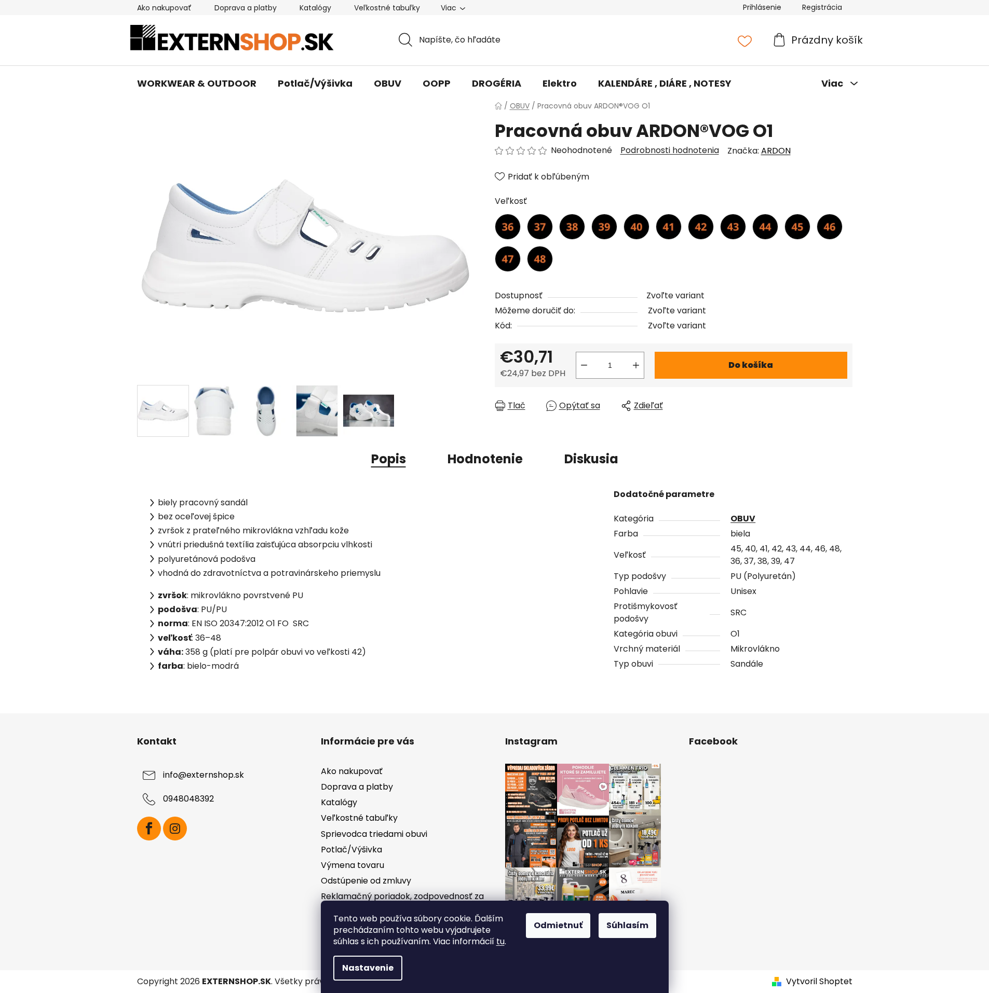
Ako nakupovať (164, 8)
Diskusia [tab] (591, 458)
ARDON (776, 151)
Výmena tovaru (352, 865)
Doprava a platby (245, 8)
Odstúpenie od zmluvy (366, 881)
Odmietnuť (558, 925)
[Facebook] (149, 828)
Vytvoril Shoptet (819, 981)
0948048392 (188, 799)
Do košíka (750, 365)
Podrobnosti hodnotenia (669, 150)
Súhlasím (627, 925)
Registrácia (822, 7)
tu (500, 941)
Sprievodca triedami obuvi (374, 834)
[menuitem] (197, 83)
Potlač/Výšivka (351, 850)
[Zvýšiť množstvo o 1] (636, 365)
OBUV (742, 519)
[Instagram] (175, 828)
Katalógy (315, 8)
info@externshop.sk (203, 775)
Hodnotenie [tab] (485, 458)
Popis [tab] (388, 458)
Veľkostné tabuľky (387, 8)
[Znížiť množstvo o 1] (584, 365)
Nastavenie (368, 968)
